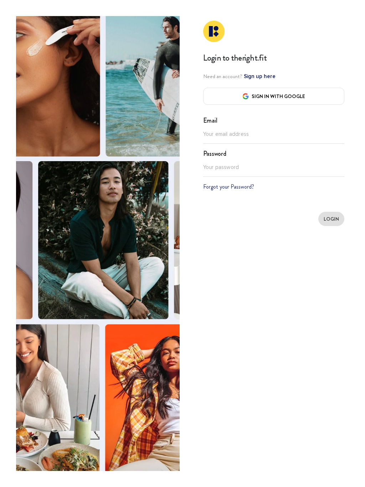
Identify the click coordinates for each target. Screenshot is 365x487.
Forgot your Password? (228, 187)
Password (214, 153)
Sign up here (259, 76)
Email (210, 120)
